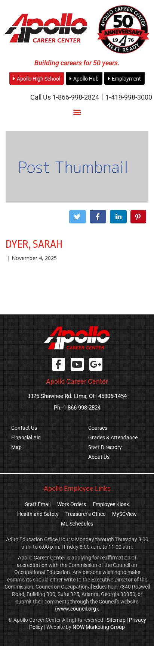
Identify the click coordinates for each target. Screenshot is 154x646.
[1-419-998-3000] (129, 97)
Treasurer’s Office (85, 514)
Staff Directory (105, 447)
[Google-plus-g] (95, 364)
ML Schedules (77, 524)
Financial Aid (26, 437)
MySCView (124, 514)
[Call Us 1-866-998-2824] (64, 97)
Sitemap (116, 620)
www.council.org (76, 609)
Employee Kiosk (111, 504)
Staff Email (37, 504)
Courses (97, 428)
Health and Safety (38, 514)
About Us (99, 457)
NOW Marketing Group (99, 627)
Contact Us (24, 428)
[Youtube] (77, 364)
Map (16, 447)
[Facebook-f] (58, 364)
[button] (77, 112)
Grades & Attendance (113, 437)
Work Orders (71, 504)
